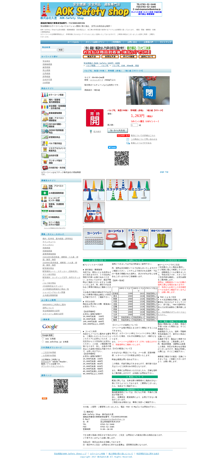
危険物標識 (47, 64)
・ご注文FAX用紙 (48, 352)
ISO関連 (46, 83)
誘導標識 (46, 76)
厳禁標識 (46, 67)
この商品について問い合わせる (144, 139)
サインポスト (48, 245)
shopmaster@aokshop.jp (112, 419)
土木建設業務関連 (50, 295)
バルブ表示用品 (49, 283)
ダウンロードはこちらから (52, 366)
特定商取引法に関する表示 (147, 454)
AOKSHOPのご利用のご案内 (54, 304)
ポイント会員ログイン (95, 42)
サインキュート (49, 242)
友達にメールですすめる (141, 143)
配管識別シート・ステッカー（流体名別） (60, 271)
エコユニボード (96, 80)
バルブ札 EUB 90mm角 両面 (125, 65)
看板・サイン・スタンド (52, 234)
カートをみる (73, 42)
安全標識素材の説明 (51, 311)
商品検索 (46, 47)
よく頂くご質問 (48, 300)
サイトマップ (165, 42)
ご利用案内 (116, 42)
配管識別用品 (48, 268)
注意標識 (46, 73)
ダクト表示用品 (49, 274)
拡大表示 (97, 131)
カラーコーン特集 (97, 454)
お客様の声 (148, 42)
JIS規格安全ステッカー (53, 286)
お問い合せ (132, 42)
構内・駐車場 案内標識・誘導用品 (58, 239)
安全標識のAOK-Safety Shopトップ (70, 454)
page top (164, 172)
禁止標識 (46, 70)
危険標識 (46, 248)
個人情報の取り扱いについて (121, 454)
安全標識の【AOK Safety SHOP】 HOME (102, 63)
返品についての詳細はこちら (143, 135)
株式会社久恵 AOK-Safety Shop (62, 18)
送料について (48, 308)
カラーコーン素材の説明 (53, 314)
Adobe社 (45, 362)
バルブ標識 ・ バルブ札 (97, 65)
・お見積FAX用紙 (48, 355)
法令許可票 (47, 80)
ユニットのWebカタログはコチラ (54, 228)
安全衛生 (46, 61)
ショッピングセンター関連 (54, 292)
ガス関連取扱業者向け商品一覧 (56, 289)
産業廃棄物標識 (49, 254)
